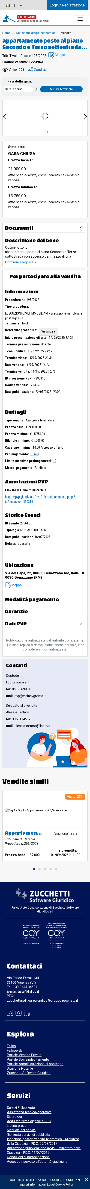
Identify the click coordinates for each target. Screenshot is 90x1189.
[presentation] (4, 116)
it (14, 5)
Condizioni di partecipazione (28, 1157)
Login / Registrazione (67, 5)
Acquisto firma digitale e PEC (29, 1121)
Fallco (11, 1046)
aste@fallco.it (28, 991)
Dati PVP (16, 623)
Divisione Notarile (20, 1068)
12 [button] (54, 461)
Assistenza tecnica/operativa (29, 1112)
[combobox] (13, 5)
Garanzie (16, 611)
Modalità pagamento (32, 599)
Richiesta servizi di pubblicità (28, 1135)
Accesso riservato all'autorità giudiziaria (37, 1162)
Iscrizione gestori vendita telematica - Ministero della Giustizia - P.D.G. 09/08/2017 (43, 1141)
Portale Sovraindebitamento (28, 1059)
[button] (56, 55)
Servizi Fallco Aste (21, 1108)
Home (6, 33)
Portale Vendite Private (24, 1055)
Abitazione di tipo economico (36, 33)
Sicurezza (14, 1117)
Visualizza (48, 331)
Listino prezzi (17, 1126)
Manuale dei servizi (21, 1130)
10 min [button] (34, 454)
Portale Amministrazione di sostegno (35, 1064)
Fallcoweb (14, 1050)
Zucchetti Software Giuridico (29, 1073)
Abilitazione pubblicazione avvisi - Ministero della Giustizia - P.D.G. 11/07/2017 (44, 1150)
